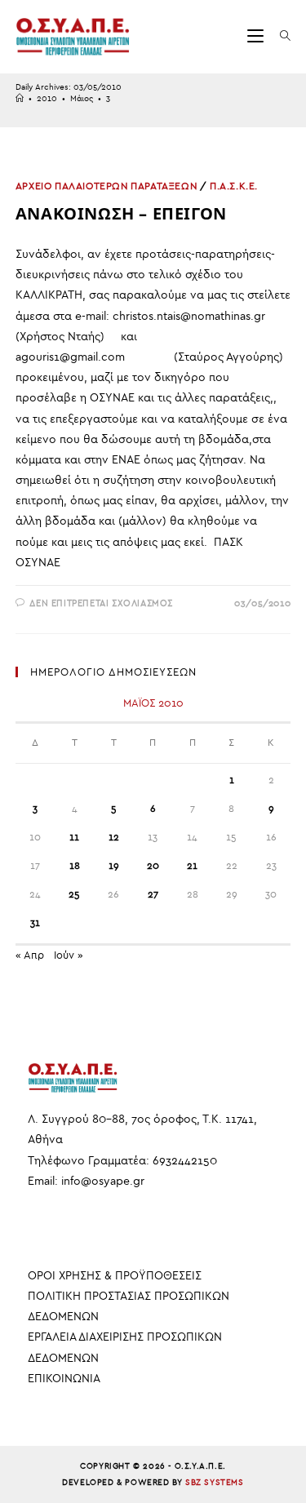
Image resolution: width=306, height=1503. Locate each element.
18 (74, 865)
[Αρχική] (20, 99)
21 (192, 865)
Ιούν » (68, 955)
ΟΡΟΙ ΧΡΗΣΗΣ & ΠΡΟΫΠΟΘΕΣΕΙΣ (115, 1276)
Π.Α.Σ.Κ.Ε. (234, 186)
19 (114, 865)
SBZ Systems (214, 1482)
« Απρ (30, 955)
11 (74, 837)
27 (153, 894)
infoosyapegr (102, 1181)
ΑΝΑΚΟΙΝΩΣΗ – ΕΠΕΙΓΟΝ (121, 213)
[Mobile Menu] (257, 36)
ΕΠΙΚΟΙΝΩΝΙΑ (64, 1379)
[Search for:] (279, 36)
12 (114, 837)
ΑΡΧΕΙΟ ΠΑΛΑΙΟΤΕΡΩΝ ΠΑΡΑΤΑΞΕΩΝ (106, 186)
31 (35, 923)
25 (74, 894)
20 (153, 865)
